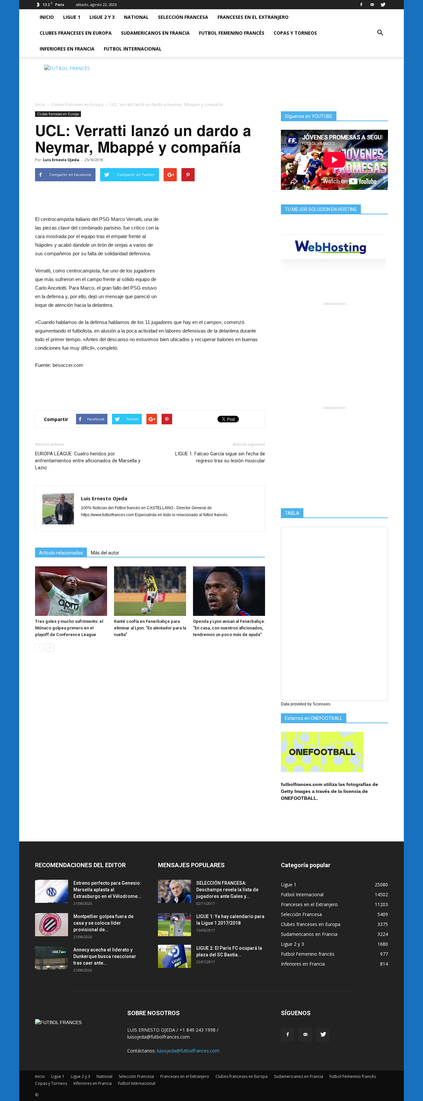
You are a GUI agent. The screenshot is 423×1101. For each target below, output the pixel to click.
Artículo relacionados (61, 552)
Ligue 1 (71, 17)
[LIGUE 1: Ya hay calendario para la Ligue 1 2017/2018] (174, 924)
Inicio (47, 17)
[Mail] (372, 4)
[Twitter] (383, 4)
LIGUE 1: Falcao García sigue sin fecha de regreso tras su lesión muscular (220, 457)
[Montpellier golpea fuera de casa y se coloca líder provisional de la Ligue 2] (51, 924)
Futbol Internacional (133, 49)
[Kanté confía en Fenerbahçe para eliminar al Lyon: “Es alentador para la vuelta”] (150, 591)
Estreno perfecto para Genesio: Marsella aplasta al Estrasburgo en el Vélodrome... (107, 889)
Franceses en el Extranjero (252, 17)
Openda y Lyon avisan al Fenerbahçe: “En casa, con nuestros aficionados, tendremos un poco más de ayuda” (229, 628)
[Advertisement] (267, 79)
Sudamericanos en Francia (155, 33)
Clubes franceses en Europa (76, 33)
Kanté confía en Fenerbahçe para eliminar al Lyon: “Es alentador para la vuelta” (150, 628)
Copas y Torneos (295, 33)
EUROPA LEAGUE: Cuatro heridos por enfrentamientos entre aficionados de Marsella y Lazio (87, 461)
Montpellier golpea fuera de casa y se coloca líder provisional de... (103, 923)
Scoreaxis (321, 704)
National (136, 17)
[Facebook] (361, 4)
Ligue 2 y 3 (102, 17)
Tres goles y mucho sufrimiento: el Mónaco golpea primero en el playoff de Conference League (69, 628)
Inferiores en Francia (67, 49)
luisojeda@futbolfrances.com (188, 1051)
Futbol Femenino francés (231, 33)
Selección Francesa (183, 17)
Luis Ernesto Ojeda (61, 159)
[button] (380, 33)
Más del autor (105, 552)
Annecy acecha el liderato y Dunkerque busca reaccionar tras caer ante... (104, 956)
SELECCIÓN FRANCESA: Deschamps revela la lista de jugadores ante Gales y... (227, 889)
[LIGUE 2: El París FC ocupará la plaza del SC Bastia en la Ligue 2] (174, 956)
